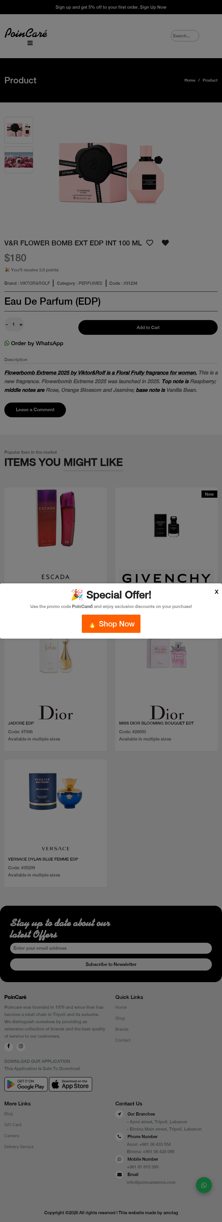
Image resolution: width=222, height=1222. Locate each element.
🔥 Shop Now (111, 623)
